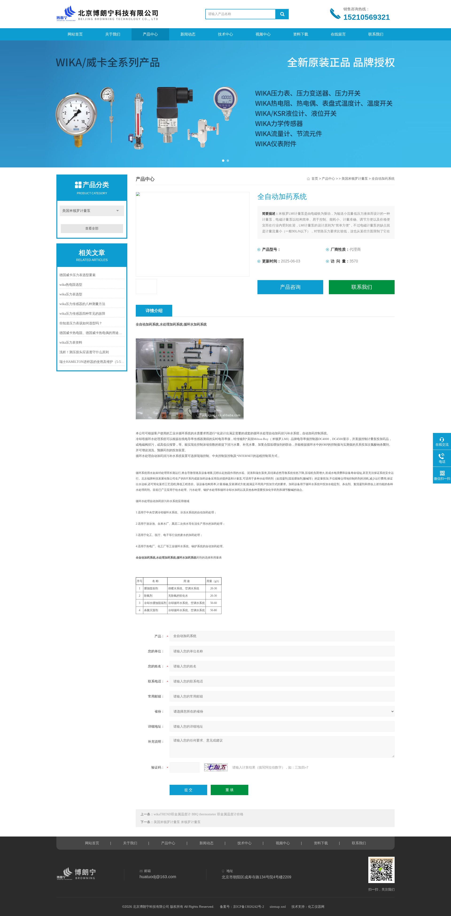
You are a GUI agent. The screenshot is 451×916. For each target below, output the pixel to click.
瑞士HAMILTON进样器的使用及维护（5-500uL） (91, 362)
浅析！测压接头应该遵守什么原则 (84, 352)
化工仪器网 (316, 906)
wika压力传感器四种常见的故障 (82, 313)
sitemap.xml (278, 906)
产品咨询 (290, 287)
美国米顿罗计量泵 (76, 211)
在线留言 (338, 34)
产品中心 (150, 34)
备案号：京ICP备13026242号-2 (242, 906)
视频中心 (263, 34)
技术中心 (225, 34)
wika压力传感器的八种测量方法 (82, 304)
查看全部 (91, 228)
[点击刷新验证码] (216, 767)
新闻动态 (187, 34)
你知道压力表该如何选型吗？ (80, 323)
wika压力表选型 (70, 294)
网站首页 (75, 34)
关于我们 (112, 34)
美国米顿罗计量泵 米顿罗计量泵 (177, 822)
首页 (314, 178)
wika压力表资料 (70, 342)
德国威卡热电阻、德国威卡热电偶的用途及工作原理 (91, 333)
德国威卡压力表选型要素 (77, 275)
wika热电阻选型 (70, 284)
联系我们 (375, 34)
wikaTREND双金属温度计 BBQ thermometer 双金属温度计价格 (198, 814)
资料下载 (300, 34)
